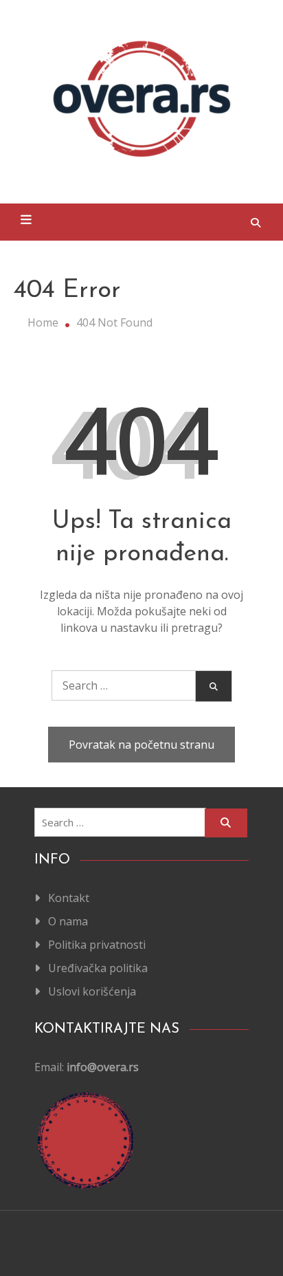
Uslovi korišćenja (92, 991)
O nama (68, 921)
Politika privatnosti (97, 944)
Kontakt (68, 897)
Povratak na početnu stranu (141, 744)
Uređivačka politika (98, 968)
